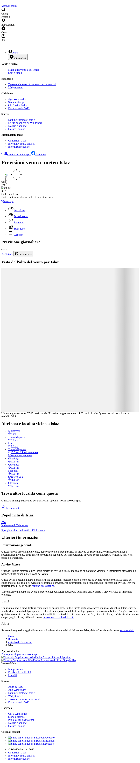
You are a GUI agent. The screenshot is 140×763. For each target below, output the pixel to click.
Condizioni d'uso (17, 140)
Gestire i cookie (16, 129)
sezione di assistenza (43, 585)
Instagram (50, 740)
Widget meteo (15, 87)
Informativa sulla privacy (21, 143)
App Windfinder (17, 99)
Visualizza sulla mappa (19, 154)
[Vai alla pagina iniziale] (1, 2)
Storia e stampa (16, 102)
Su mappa (8, 201)
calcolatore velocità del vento (58, 617)
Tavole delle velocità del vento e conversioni (32, 84)
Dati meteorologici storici (21, 119)
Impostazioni (20, 58)
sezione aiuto (127, 630)
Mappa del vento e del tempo (23, 69)
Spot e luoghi (15, 72)
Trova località (12, 508)
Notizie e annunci (17, 125)
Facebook (40, 154)
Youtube (49, 743)
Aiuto (15, 52)
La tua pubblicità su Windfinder (25, 122)
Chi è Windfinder (17, 105)
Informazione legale (19, 146)
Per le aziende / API (19, 108)
